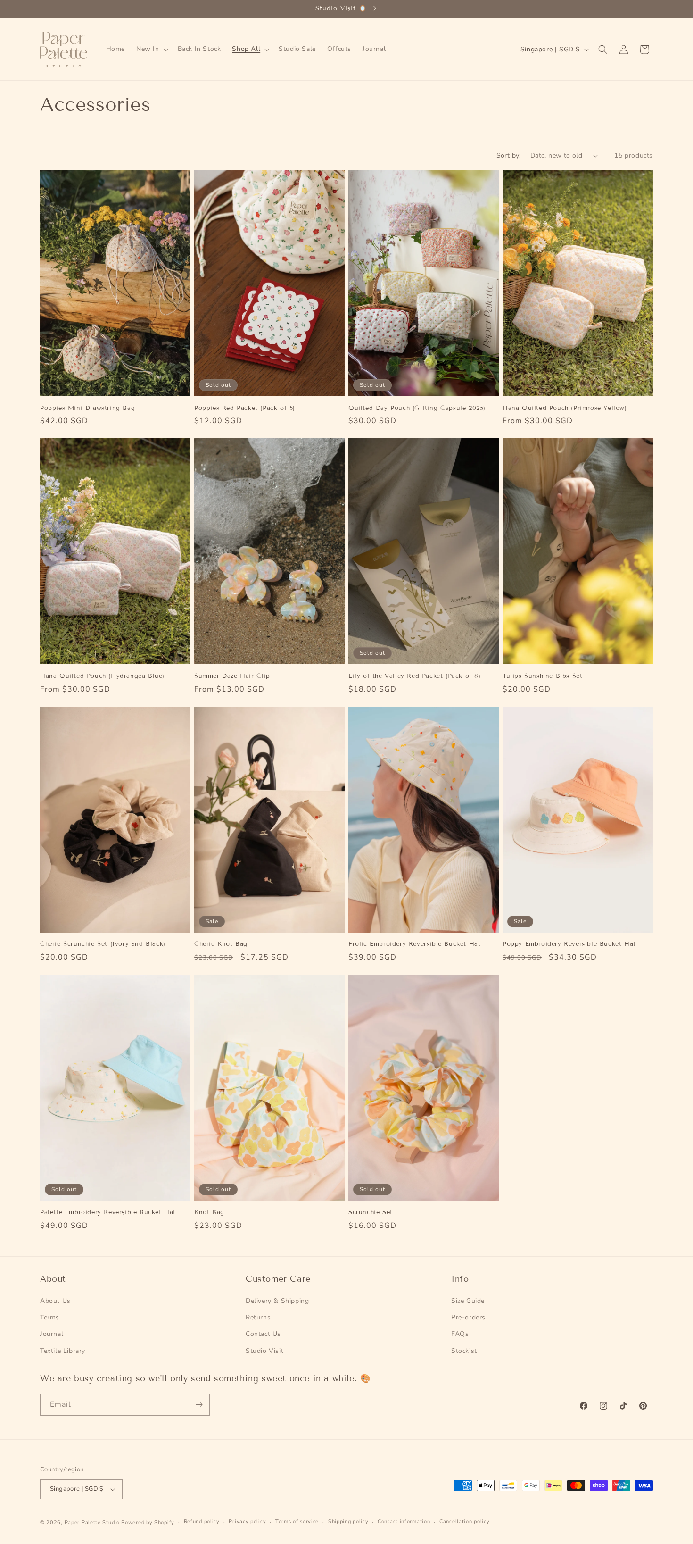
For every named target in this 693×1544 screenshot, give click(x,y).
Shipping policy (348, 1521)
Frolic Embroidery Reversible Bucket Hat (414, 944)
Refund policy (202, 1521)
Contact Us (263, 1333)
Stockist (464, 1350)
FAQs (460, 1333)
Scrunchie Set (370, 1212)
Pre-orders (468, 1317)
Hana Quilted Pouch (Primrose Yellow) (565, 408)
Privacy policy (247, 1521)
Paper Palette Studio (92, 1522)
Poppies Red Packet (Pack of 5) (244, 408)
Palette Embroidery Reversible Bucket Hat (108, 1212)
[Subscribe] (199, 1405)
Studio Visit (264, 1350)
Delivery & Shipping (277, 1300)
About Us (55, 1300)
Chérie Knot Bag (221, 944)
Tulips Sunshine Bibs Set (542, 676)
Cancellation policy (464, 1521)
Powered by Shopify (147, 1522)
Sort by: (508, 155)
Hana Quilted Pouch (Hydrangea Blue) (102, 676)
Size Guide (468, 1300)
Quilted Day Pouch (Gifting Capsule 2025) (417, 408)
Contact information (404, 1521)
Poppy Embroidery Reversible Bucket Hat (569, 944)
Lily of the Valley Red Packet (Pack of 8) (414, 676)
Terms (49, 1317)
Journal (51, 1333)
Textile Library (62, 1350)
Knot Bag (209, 1212)
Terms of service (297, 1521)
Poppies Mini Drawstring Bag (87, 408)
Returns (258, 1317)
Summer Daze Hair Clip (232, 676)
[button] (151, 49)
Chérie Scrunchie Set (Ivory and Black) (102, 944)
